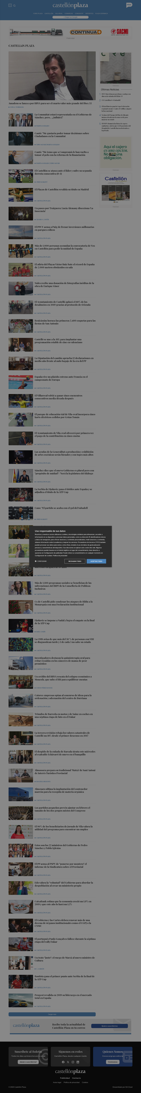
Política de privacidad (60, 555)
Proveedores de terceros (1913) (89, 542)
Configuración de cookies (43, 555)
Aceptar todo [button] (96, 561)
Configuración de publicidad (53, 553)
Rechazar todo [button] (75, 561)
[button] (41, 561)
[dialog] (70, 546)
